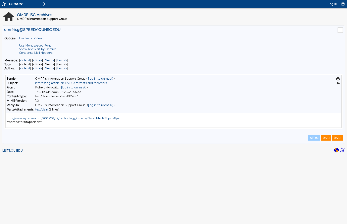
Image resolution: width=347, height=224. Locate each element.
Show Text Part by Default (37, 49)
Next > (49, 60)
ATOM (314, 138)
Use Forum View (30, 38)
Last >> (62, 60)
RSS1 (326, 138)
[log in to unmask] (100, 78)
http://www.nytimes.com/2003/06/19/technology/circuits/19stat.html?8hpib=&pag (64, 118)
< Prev (37, 60)
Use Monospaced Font (35, 45)
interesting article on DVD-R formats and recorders (71, 83)
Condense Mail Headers (35, 53)
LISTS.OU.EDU (12, 150)
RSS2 (337, 138)
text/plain (41, 109)
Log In (332, 4)
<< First (25, 60)
